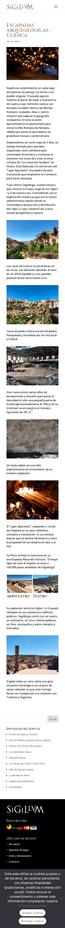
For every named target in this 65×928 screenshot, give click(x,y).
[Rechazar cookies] (60, 898)
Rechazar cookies (32, 921)
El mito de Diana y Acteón (23, 734)
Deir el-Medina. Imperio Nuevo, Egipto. (30, 740)
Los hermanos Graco (20, 751)
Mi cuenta (14, 844)
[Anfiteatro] (19, 592)
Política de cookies (32, 906)
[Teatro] (45, 592)
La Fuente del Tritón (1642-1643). (27, 763)
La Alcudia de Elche (19, 775)
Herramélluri (15, 787)
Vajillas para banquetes (21, 781)
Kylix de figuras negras (21, 769)
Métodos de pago (18, 850)
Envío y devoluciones (20, 855)
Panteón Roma (17, 757)
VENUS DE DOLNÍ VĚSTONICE (25, 746)
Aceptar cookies (32, 912)
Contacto (14, 861)
